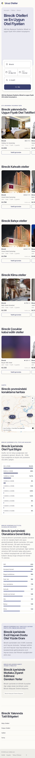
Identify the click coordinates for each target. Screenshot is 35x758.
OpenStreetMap (7, 430)
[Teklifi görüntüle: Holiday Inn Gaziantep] (15, 127)
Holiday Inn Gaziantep (8, 143)
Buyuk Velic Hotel (6, 362)
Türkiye (13, 10)
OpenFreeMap (7, 428)
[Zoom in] (32, 398)
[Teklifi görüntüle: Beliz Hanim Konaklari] (15, 290)
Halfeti (3, 733)
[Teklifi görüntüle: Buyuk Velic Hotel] (15, 347)
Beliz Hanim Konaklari (7, 305)
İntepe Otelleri (5, 728)
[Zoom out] (32, 400)
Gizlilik (3, 755)
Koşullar (9, 755)
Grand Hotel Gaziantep (8, 197)
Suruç (3, 737)
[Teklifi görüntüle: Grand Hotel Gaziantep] (15, 181)
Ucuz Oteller (11, 3)
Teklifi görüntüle (16, 152)
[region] (18, 414)
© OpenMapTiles (15, 428)
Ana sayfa (6, 10)
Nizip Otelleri (5, 723)
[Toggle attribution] (33, 428)
